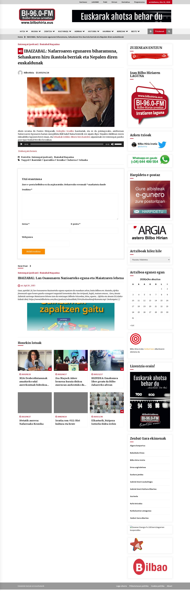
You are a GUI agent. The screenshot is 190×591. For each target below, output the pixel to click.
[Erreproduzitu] (21, 144)
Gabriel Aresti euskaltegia (141, 482)
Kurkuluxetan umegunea (140, 511)
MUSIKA (34, 31)
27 (150, 312)
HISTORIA (92, 31)
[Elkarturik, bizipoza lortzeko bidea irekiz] (107, 402)
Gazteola (134, 496)
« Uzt (132, 325)
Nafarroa (72, 160)
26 (144, 312)
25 (139, 312)
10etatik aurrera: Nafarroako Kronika (31, 422)
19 (144, 306)
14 (156, 300)
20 (150, 306)
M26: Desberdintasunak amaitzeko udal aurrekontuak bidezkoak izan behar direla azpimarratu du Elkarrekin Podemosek (34, 382)
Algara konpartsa (137, 445)
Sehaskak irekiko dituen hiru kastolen (71, 137)
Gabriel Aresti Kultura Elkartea (143, 489)
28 (156, 312)
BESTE (134, 31)
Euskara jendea (136, 474)
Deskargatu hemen (27, 151)
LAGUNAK (95, 2)
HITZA (22, 31)
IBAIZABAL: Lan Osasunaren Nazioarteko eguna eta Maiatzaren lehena (71, 278)
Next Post (23, 266)
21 (156, 306)
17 (133, 306)
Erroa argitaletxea (138, 467)
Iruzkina (27, 189)
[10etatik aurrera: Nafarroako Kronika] (35, 402)
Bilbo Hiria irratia (137, 460)
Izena (25, 224)
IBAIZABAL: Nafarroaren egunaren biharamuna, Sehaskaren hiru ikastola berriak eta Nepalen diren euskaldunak (67, 57)
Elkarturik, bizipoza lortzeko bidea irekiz (103, 422)
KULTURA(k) (63, 31)
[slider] (118, 143)
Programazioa (139, 2)
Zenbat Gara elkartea (139, 518)
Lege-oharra (121, 586)
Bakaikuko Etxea (137, 453)
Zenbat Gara (149, 349)
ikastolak (36, 160)
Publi (105, 2)
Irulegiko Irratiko (65, 131)
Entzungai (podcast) (28, 44)
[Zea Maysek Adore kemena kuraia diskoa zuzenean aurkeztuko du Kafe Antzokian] (71, 360)
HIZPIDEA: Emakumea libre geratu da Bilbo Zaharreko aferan (104, 381)
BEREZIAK (121, 31)
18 (139, 306)
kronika (61, 160)
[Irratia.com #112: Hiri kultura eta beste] (71, 402)
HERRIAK (78, 31)
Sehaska (83, 160)
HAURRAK (107, 31)
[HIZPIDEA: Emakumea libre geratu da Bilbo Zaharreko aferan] (107, 360)
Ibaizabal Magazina (50, 44)
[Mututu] (112, 144)
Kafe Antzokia (136, 503)
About (169, 586)
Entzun (114, 2)
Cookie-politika (157, 586)
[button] (150, 31)
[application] (71, 144)
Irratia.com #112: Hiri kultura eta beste (67, 422)
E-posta (75, 224)
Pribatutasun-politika (139, 586)
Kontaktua (126, 2)
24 (133, 312)
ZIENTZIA (48, 31)
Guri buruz (83, 2)
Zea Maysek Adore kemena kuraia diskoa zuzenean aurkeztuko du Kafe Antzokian (69, 382)
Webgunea (27, 237)
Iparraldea (49, 160)
